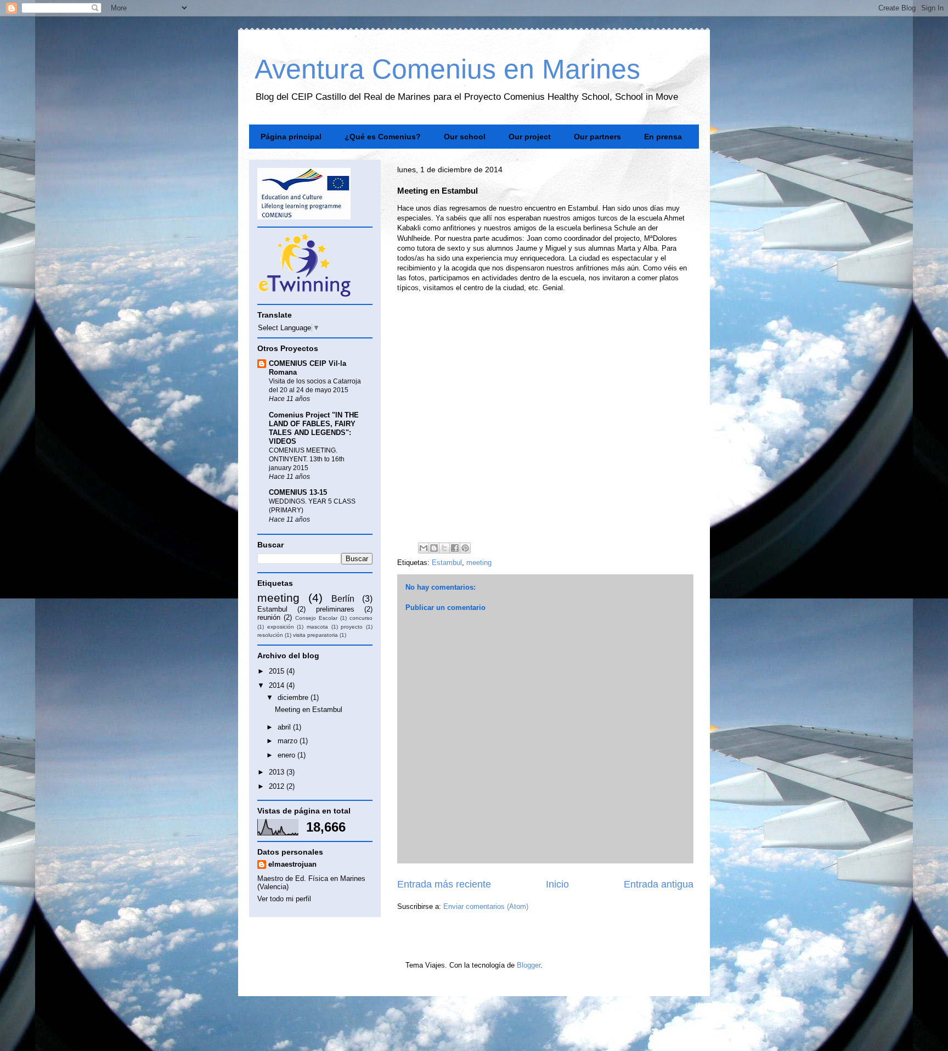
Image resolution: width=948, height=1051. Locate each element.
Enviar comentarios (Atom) (485, 906)
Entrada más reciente (444, 884)
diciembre (294, 697)
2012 (277, 786)
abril (285, 727)
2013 (277, 772)
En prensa (663, 136)
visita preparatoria (315, 635)
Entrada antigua (658, 884)
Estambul (447, 562)
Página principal (291, 136)
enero (287, 755)
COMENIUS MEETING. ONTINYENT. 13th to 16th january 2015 (307, 459)
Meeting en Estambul (308, 709)
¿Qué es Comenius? (383, 136)
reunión (268, 617)
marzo (289, 741)
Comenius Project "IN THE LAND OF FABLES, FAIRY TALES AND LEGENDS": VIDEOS (314, 428)
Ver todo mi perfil (284, 899)
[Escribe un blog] (433, 548)
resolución (270, 635)
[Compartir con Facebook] (454, 548)
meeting (479, 562)
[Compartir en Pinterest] (465, 548)
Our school (465, 136)
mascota (317, 627)
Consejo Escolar (316, 618)
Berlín (342, 598)
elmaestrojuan (292, 864)
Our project (530, 136)
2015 (277, 671)
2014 (277, 685)
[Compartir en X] (444, 548)
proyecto (352, 627)
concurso (361, 618)
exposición (280, 627)
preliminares (335, 609)
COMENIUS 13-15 (298, 492)
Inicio (557, 884)
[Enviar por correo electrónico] (423, 548)
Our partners (597, 136)
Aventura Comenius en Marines (447, 69)
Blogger (528, 965)
